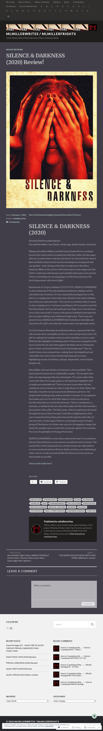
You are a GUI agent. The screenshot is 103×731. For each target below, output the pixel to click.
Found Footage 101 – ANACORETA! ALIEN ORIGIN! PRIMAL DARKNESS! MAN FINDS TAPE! (25, 648)
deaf (44, 503)
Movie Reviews (14, 50)
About (66, 2)
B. (47, 6)
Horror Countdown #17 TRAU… (75, 648)
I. (84, 6)
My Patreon (11, 6)
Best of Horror (25, 2)
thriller (91, 511)
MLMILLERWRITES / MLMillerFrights (41, 34)
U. (60, 11)
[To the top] (94, 716)
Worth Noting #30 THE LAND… (76, 674)
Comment (88, 604)
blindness (88, 499)
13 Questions (78, 2)
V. (66, 11)
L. (12, 11)
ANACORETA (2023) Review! (19, 669)
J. (88, 6)
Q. (39, 11)
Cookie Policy (49, 726)
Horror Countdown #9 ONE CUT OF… (75, 657)
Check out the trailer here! (40, 463)
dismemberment (57, 503)
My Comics (10, 2)
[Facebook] (11, 626)
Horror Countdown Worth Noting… (76, 683)
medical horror (38, 507)
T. (55, 11)
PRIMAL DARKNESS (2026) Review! (22, 663)
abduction (36, 499)
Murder (71, 507)
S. (50, 11)
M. (17, 11)
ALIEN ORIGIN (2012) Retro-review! (22, 675)
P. (34, 11)
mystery (82, 507)
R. (45, 11)
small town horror (54, 511)
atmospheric (50, 499)
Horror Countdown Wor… (72, 665)
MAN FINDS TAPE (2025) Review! (21, 657)
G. (73, 6)
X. (77, 11)
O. (29, 11)
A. (41, 6)
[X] (7, 626)
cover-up (35, 503)
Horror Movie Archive (28, 6)
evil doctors (74, 503)
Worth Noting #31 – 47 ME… (76, 666)
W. (71, 11)
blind (77, 499)
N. (23, 11)
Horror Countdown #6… (71, 647)
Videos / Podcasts (42, 2)
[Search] (8, 16)
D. (58, 6)
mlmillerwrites (19, 218)
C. (52, 6)
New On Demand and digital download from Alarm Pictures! (55, 215)
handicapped (89, 503)
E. (63, 6)
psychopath (36, 511)
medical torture (57, 507)
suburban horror (75, 511)
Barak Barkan (65, 499)
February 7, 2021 (18, 215)
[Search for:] (74, 624)
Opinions (56, 2)
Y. (82, 11)
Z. (87, 11)
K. (7, 11)
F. (68, 6)
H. (79, 6)
